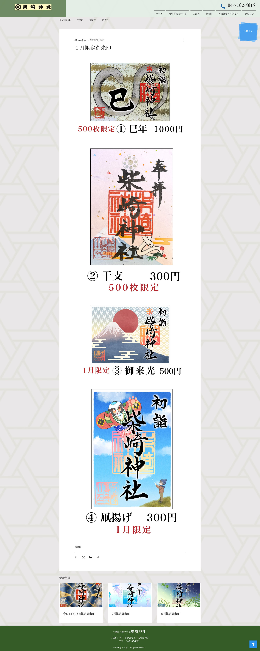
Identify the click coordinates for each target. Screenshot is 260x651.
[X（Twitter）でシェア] (83, 557)
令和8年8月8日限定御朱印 (79, 613)
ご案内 (80, 20)
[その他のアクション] (184, 40)
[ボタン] (253, 644)
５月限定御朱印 (170, 613)
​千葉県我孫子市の (129, 632)
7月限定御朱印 (121, 613)
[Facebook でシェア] (75, 557)
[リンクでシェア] (97, 557)
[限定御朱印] (130, 595)
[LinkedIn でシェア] (90, 557)
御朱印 (92, 20)
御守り (105, 20)
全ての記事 (65, 20)
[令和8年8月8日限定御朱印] (81, 595)
